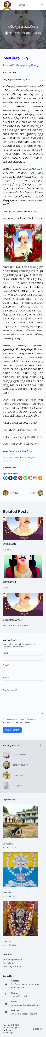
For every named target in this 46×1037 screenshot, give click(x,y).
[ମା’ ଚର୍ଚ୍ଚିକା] (20, 918)
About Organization (12, 959)
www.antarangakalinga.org (24, 1013)
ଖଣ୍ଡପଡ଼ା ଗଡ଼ (8, 844)
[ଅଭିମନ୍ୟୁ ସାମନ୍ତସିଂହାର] (23, 604)
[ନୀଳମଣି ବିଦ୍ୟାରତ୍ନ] (6, 765)
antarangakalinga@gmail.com (25, 1005)
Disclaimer (38, 1028)
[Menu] (42, 5)
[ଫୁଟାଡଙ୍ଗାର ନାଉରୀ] (6, 755)
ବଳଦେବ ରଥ (18, 775)
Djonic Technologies (9, 1031)
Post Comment (12, 730)
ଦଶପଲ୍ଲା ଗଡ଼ (8, 893)
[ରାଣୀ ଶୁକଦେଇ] (6, 785)
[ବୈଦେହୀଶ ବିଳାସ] (23, 566)
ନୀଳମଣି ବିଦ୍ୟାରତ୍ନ (20, 765)
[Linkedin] (15, 478)
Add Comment (10, 690)
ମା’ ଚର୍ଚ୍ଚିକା (7, 941)
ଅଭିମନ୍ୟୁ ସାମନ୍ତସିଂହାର (12, 619)
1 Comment (25, 625)
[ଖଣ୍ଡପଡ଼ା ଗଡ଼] (20, 820)
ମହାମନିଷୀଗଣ (37, 33)
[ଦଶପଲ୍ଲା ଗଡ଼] (20, 869)
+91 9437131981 (19, 996)
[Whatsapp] (25, 478)
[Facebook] (5, 478)
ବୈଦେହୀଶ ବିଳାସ (9, 582)
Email (6, 665)
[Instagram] (30, 478)
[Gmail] (35, 478)
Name (6, 653)
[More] (40, 478)
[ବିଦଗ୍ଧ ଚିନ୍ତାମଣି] (23, 528)
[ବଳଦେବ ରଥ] (6, 775)
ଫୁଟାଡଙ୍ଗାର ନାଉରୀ (20, 754)
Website (6, 677)
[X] (10, 478)
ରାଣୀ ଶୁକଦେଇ (18, 785)
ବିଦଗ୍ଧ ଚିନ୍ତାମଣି (9, 544)
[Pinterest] (20, 478)
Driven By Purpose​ (12, 966)
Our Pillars (8, 963)
